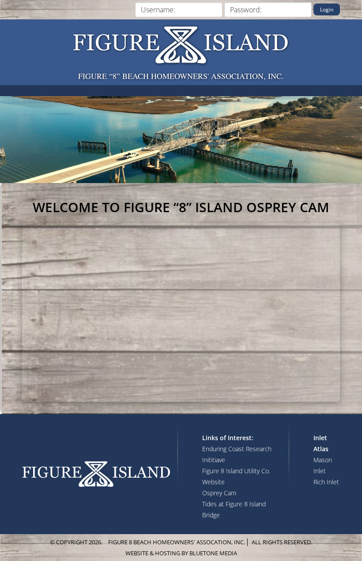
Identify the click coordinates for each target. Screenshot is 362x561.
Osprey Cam (219, 493)
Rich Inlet (326, 482)
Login (326, 9)
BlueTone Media (213, 553)
